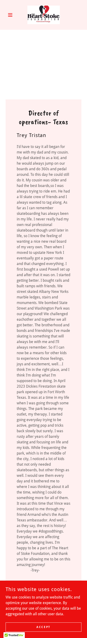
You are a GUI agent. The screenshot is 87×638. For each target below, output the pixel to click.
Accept (43, 626)
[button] (11, 15)
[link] (43, 15)
